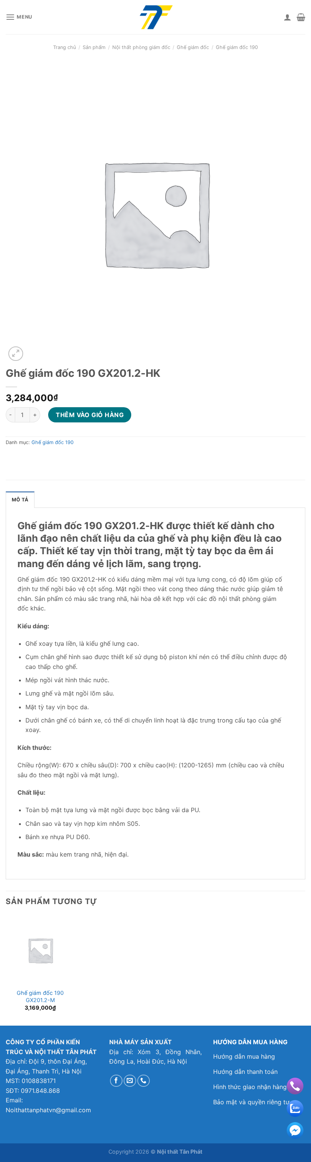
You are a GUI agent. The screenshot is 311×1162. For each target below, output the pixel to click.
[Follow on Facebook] (116, 1081)
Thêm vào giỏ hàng (90, 415)
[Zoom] (15, 353)
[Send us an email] (130, 1081)
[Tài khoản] (287, 17)
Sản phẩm (94, 47)
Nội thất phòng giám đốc (141, 47)
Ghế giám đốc (193, 47)
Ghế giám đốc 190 (237, 47)
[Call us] (143, 1081)
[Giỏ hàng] (301, 17)
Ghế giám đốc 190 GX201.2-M (40, 996)
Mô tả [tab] (20, 500)
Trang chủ (64, 47)
